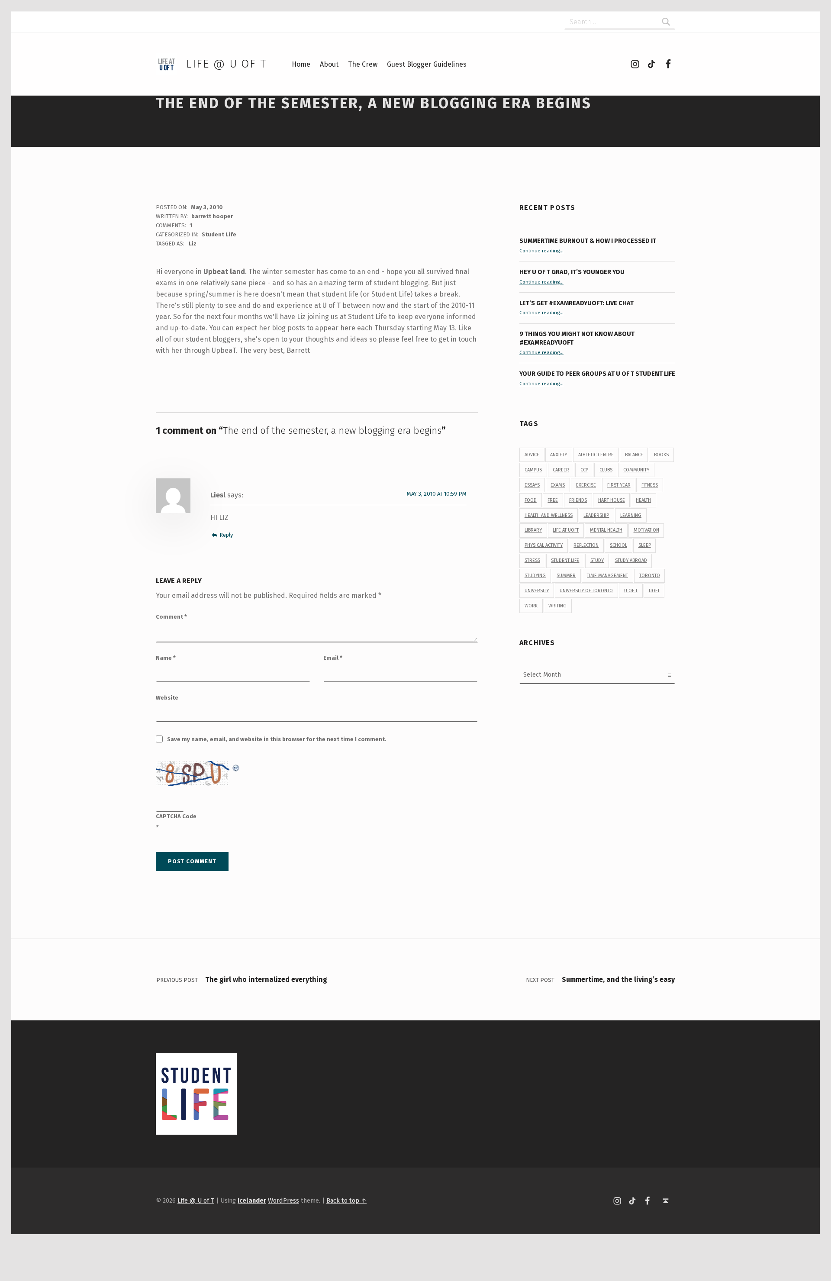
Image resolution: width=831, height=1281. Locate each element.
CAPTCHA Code (176, 816)
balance (634, 455)
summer (566, 575)
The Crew (362, 64)
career (561, 470)
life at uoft (566, 530)
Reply (226, 535)
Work (531, 606)
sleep (644, 545)
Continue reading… (541, 251)
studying (535, 575)
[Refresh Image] (236, 766)
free (553, 500)
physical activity (544, 545)
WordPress (283, 1200)
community (636, 470)
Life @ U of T (226, 64)
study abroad (631, 560)
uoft (654, 591)
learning (630, 515)
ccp (584, 470)
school (618, 545)
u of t (631, 591)
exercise (586, 485)
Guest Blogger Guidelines (427, 64)
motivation (646, 530)
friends (578, 500)
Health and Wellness (549, 515)
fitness (649, 485)
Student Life (219, 234)
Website (167, 697)
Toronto (649, 575)
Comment (171, 616)
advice (532, 455)
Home (301, 64)
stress (532, 560)
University (537, 591)
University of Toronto (586, 591)
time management (607, 575)
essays (532, 485)
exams (558, 485)
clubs (605, 470)
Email (332, 658)
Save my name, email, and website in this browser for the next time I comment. (277, 739)
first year (619, 485)
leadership (596, 515)
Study (597, 560)
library (533, 530)
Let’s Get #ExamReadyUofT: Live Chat (576, 303)
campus (533, 470)
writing (557, 606)
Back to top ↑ (346, 1200)
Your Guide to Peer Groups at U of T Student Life (597, 374)
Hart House (611, 500)
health (643, 500)
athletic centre (596, 455)
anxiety (558, 455)
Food (531, 500)
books (661, 455)
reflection (586, 545)
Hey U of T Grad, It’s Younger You (572, 272)
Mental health (606, 530)
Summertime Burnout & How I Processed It (587, 241)
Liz (192, 243)
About (329, 64)
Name (166, 658)
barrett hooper (212, 216)
